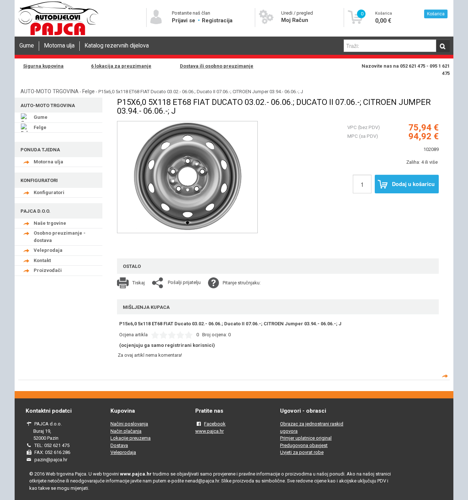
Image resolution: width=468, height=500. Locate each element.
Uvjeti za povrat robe (302, 452)
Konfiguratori (49, 192)
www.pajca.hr (209, 431)
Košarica (436, 13)
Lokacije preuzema (130, 438)
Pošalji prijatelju (184, 282)
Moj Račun (294, 20)
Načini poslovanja (129, 424)
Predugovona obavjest (304, 445)
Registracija (217, 20)
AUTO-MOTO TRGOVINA (49, 91)
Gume (26, 45)
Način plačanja (125, 431)
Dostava (119, 445)
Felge (88, 91)
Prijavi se (184, 20)
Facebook (215, 424)
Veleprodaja (48, 250)
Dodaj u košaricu (413, 184)
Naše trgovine (50, 223)
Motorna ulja (59, 45)
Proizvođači (48, 270)
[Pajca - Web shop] (58, 35)
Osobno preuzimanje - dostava (60, 236)
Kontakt (42, 260)
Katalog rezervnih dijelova (116, 45)
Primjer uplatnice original (306, 438)
